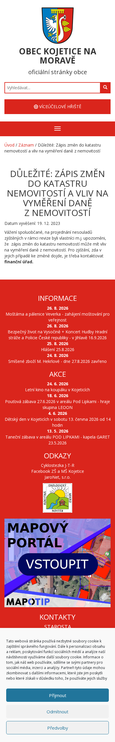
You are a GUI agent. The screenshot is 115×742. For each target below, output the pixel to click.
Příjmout (57, 695)
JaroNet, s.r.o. (57, 477)
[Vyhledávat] (105, 87)
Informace (57, 298)
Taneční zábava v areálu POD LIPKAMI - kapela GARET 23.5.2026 (57, 440)
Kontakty (57, 617)
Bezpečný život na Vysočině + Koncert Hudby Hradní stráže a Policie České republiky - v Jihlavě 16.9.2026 (57, 334)
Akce (57, 374)
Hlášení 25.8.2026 (57, 349)
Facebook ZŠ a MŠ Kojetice (57, 471)
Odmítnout (57, 712)
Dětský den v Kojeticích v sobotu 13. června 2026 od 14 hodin (58, 422)
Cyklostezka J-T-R (57, 465)
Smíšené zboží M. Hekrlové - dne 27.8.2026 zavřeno (57, 361)
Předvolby (57, 728)
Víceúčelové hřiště (59, 106)
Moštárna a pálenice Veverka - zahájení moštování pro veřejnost (58, 317)
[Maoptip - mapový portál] (57, 563)
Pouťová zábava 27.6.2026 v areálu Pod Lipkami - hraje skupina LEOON (57, 404)
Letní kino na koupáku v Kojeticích (57, 389)
